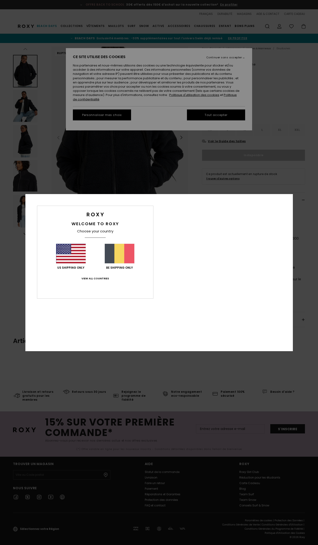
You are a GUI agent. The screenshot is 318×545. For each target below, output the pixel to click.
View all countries (95, 278)
